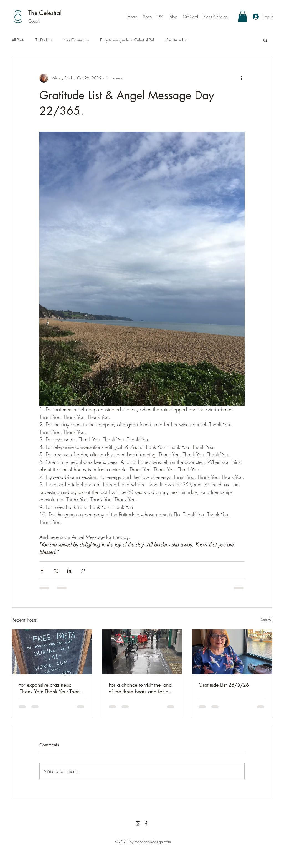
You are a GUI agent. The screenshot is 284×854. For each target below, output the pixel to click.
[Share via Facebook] (42, 570)
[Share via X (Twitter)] (55, 570)
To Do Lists (44, 40)
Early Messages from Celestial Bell (127, 40)
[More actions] (241, 78)
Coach (34, 21)
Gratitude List (176, 40)
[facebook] (146, 823)
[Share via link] (82, 570)
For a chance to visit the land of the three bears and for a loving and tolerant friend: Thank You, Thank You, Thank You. (140, 688)
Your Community (76, 40)
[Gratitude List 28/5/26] (232, 651)
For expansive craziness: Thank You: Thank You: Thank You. (50, 688)
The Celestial (45, 13)
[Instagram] (138, 823)
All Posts (18, 40)
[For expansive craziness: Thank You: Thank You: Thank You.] (52, 651)
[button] (242, 16)
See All (266, 619)
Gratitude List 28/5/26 (224, 684)
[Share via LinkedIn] (69, 570)
